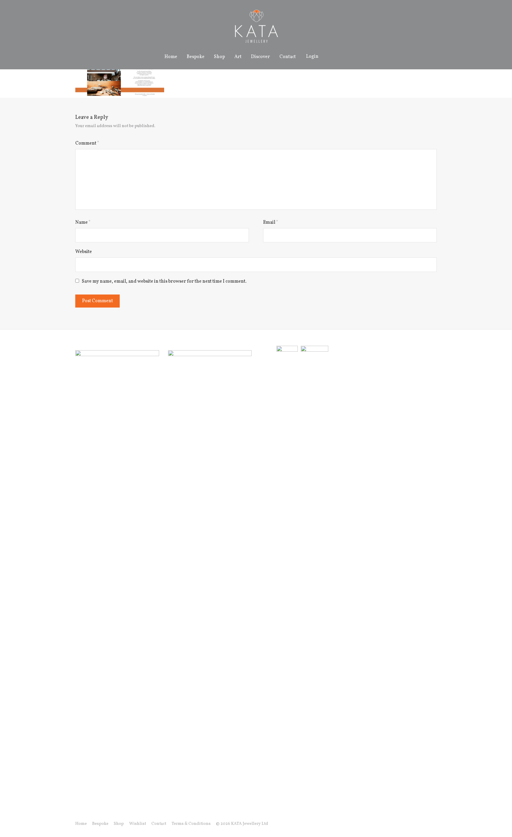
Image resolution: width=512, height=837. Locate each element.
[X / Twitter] (425, 824)
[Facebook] (406, 824)
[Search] (329, 56)
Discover (260, 57)
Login (312, 56)
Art (237, 57)
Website (83, 252)
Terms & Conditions (191, 824)
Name (83, 222)
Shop (219, 57)
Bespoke (195, 57)
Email (270, 222)
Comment (87, 143)
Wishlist (137, 824)
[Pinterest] (435, 824)
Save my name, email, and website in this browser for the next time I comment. (164, 281)
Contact (287, 57)
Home (170, 57)
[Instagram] (416, 824)
